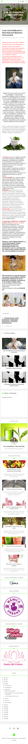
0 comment (22, 37)
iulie (6, 698)
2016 (5, 712)
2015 (5, 714)
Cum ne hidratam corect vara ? (12, 696)
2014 (5, 716)
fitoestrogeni (6, 321)
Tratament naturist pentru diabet (14, 489)
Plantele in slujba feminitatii (14, 368)
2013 (5, 718)
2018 (5, 708)
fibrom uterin (14, 319)
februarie (7, 702)
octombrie (7, 685)
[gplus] (21, 1)
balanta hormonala (9, 318)
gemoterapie (14, 321)
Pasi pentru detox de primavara (14, 546)
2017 (5, 710)
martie (6, 700)
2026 (5, 677)
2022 (5, 681)
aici (8, 313)
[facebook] (19, 1)
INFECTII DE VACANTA (10, 691)
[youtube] (23, 1)
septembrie (7, 687)
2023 (5, 679)
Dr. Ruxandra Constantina (14, 13)
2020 (5, 705)
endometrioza (6, 319)
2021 (5, 683)
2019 (5, 707)
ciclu (17, 318)
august (6, 689)
